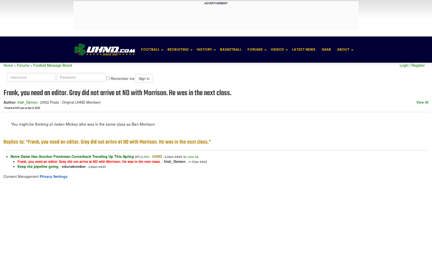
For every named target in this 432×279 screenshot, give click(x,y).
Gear (326, 49)
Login (404, 65)
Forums (255, 49)
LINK (145, 157)
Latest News (304, 49)
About (343, 49)
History (204, 49)
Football (150, 49)
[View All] (193, 157)
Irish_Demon (28, 102)
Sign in (144, 78)
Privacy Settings (54, 176)
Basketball (231, 49)
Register (418, 65)
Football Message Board (52, 65)
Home (8, 65)
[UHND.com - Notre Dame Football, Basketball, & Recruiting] (105, 49)
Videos (277, 49)
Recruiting (178, 49)
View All (422, 102)
